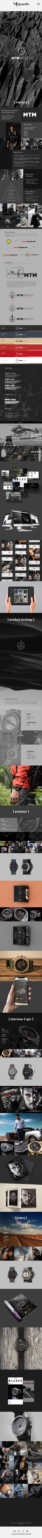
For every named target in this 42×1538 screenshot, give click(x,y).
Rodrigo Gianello (25, 1534)
